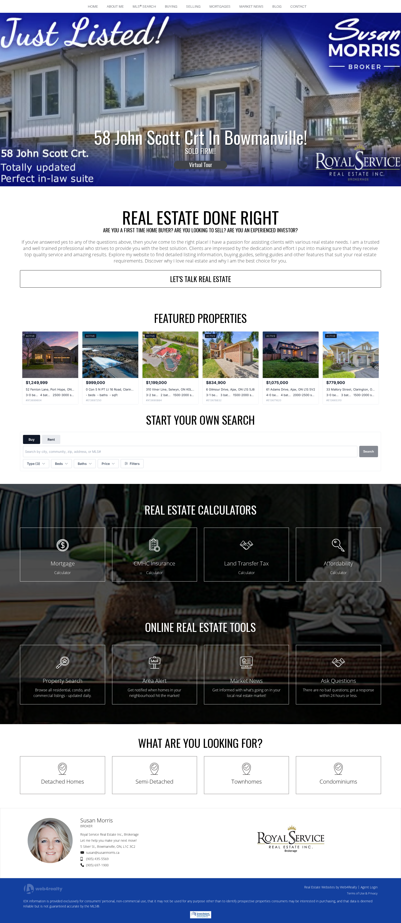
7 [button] (210, 197)
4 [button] (195, 197)
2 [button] (185, 197)
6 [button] (205, 197)
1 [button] (180, 197)
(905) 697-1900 (97, 865)
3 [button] (190, 197)
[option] (200, 151)
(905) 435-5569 (97, 859)
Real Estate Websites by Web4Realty (330, 887)
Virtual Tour (200, 160)
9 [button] (221, 197)
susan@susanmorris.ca (102, 852)
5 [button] (200, 197)
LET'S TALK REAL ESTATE (200, 279)
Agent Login (369, 887)
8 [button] (215, 197)
